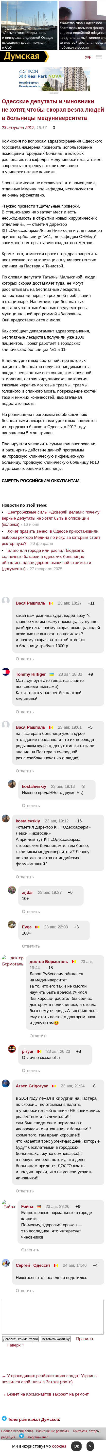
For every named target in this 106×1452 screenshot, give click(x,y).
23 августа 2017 (18, 127)
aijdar (27, 892)
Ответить (25, 659)
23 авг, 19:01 (70, 727)
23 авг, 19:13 (63, 786)
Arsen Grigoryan (32, 1086)
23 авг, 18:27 (70, 603)
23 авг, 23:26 (57, 1206)
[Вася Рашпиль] (6, 603)
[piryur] (12, 1051)
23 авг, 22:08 (56, 927)
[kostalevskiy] (12, 786)
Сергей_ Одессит (33, 1265)
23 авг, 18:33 (70, 674)
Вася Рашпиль (30, 603)
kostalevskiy (34, 786)
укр (88, 56)
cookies (59, 1446)
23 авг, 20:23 (58, 1051)
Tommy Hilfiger (31, 674)
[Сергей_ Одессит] (6, 1265)
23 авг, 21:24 (73, 1086)
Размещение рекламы (52, 1431)
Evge (27, 927)
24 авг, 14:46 (75, 1265)
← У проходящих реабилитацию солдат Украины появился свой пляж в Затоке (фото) (49, 1378)
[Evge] (12, 927)
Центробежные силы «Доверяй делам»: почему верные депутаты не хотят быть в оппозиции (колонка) (51, 518)
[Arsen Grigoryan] (6, 1086)
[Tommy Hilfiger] (6, 674)
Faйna (27, 1206)
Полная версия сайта (17, 1431)
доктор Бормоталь (49, 961)
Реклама (53, 93)
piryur (28, 1051)
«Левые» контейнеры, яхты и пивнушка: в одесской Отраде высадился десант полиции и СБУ (27, 40)
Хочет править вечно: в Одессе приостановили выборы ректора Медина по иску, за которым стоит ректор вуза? (51, 537)
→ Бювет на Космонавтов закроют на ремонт (45, 1394)
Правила (84, 1338)
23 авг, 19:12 (57, 821)
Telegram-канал (37, 1437)
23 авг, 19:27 (50, 892)
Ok (76, 1446)
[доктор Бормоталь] (12, 964)
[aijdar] (12, 892)
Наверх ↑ (15, 1345)
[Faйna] (8, 1207)
